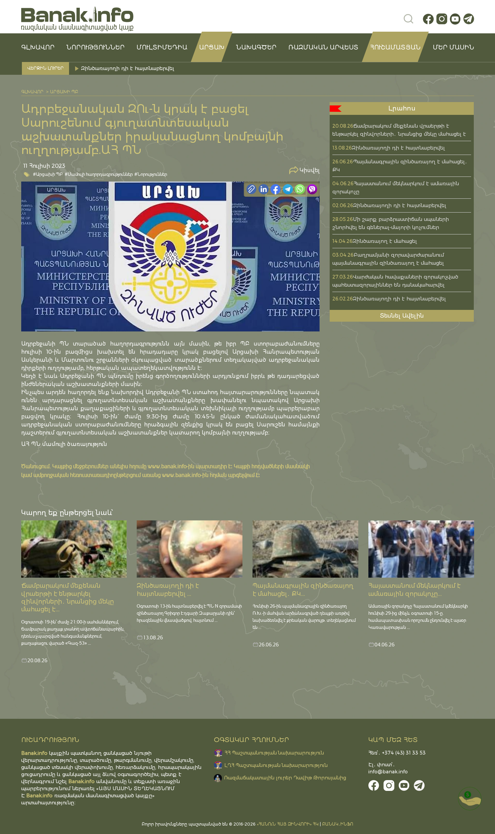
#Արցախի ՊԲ (48, 174)
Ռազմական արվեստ (323, 47)
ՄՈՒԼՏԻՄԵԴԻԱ (161, 47)
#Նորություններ (150, 174)
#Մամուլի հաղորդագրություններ (99, 174)
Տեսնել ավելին (402, 315)
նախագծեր (256, 47)
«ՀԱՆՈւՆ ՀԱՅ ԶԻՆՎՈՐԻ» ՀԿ (288, 824)
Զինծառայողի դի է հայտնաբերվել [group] (128, 68)
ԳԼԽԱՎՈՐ (38, 47)
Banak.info (39, 795)
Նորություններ (95, 47)
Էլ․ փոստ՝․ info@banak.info (388, 768)
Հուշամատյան (395, 47)
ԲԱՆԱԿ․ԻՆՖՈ (337, 824)
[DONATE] (470, 798)
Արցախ (211, 47)
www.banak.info (167, 466)
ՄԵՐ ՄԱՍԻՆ (453, 47)
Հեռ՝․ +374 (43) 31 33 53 (397, 753)
